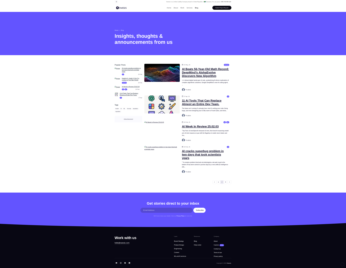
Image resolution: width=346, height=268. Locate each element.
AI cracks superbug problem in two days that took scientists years (203, 154)
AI (120, 97)
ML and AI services (180, 256)
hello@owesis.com (122, 243)
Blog (196, 8)
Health (117, 108)
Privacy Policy (180, 216)
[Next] (229, 182)
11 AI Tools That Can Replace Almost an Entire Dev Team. (201, 102)
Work (182, 8)
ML (126, 89)
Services (190, 8)
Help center (197, 245)
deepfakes (135, 108)
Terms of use (218, 252)
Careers (218, 245)
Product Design (179, 245)
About (176, 8)
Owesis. (229, 263)
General (124, 82)
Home (169, 8)
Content (176, 252)
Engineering (178, 248)
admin (189, 89)
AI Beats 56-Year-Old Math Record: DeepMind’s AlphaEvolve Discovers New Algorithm (205, 72)
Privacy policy (218, 256)
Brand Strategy (179, 241)
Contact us (217, 249)
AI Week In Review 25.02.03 (200, 126)
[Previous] (214, 182)
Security (129, 108)
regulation (117, 111)
